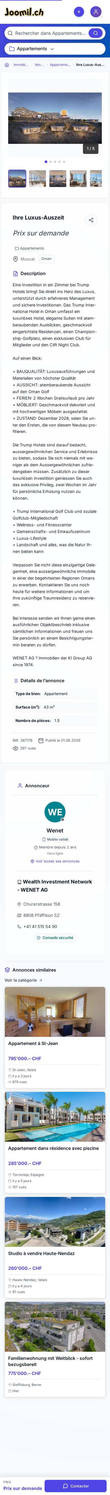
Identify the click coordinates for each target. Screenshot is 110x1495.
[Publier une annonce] (79, 12)
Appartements (32, 248)
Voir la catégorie (21, 980)
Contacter (80, 1486)
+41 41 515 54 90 (40, 926)
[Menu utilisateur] (96, 11)
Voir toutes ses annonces (58, 861)
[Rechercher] (96, 33)
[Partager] (91, 220)
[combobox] (50, 33)
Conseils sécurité (58, 938)
